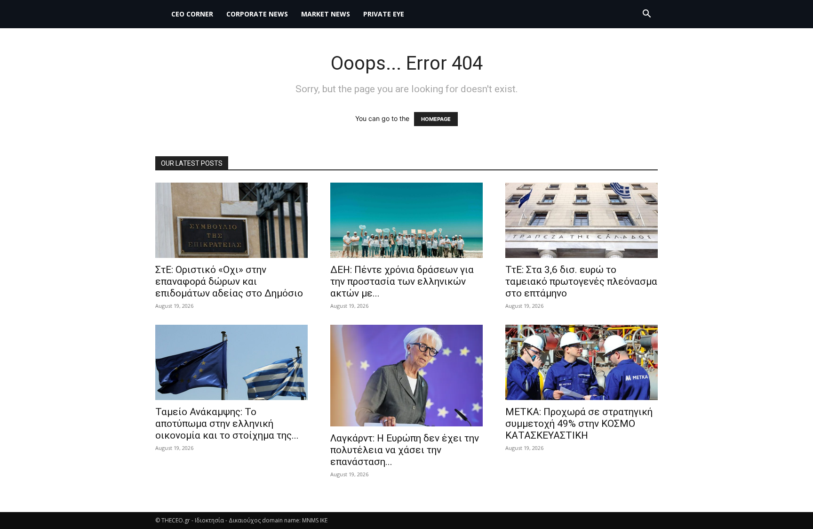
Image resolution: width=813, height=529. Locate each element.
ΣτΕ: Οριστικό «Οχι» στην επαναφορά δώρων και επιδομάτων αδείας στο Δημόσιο (229, 281)
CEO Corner (192, 13)
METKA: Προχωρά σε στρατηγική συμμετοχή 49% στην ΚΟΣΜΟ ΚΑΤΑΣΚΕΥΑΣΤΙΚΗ (579, 423)
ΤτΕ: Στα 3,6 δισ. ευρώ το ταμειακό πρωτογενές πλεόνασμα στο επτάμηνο (581, 281)
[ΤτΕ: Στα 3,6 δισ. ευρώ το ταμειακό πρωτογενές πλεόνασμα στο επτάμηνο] (581, 220)
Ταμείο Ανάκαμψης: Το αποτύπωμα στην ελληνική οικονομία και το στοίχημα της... (227, 423)
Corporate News (257, 13)
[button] (646, 14)
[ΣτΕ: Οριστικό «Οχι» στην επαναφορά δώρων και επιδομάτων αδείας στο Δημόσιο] (231, 220)
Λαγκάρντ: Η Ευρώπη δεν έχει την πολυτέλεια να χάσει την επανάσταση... (404, 450)
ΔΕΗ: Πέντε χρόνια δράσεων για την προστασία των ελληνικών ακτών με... (402, 281)
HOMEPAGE (436, 119)
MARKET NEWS (325, 13)
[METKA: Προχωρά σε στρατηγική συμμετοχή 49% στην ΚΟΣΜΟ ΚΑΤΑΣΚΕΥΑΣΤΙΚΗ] (581, 362)
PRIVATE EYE (383, 13)
